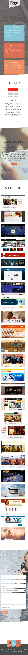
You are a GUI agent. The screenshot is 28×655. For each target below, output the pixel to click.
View (13, 203)
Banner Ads (13, 100)
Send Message (4, 612)
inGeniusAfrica (10, 651)
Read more (14, 164)
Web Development (14, 142)
